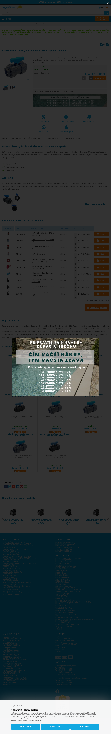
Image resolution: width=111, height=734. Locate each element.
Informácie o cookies (35, 720)
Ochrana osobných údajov (19, 720)
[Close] (107, 3)
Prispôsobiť (55, 727)
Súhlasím (84, 727)
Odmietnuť (25, 727)
